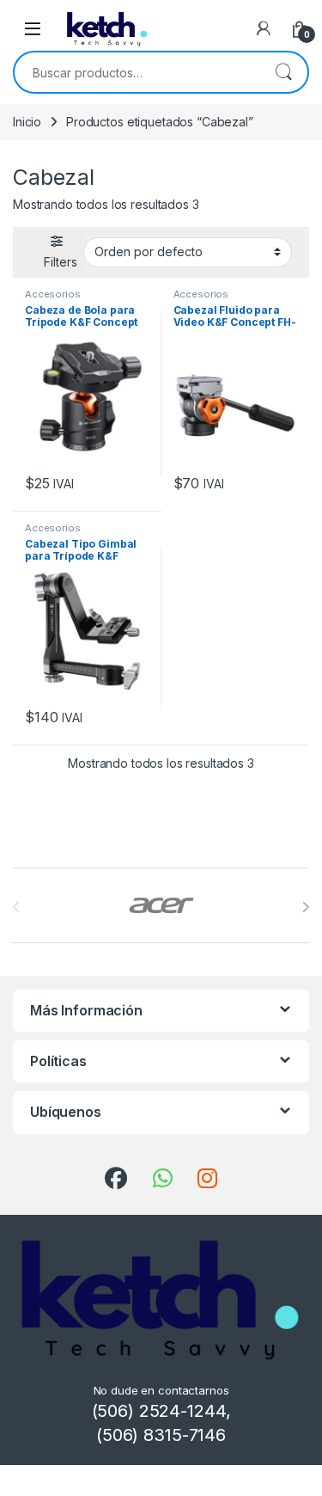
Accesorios (53, 294)
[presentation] (305, 907)
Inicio (27, 121)
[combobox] (137, 72)
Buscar (283, 72)
